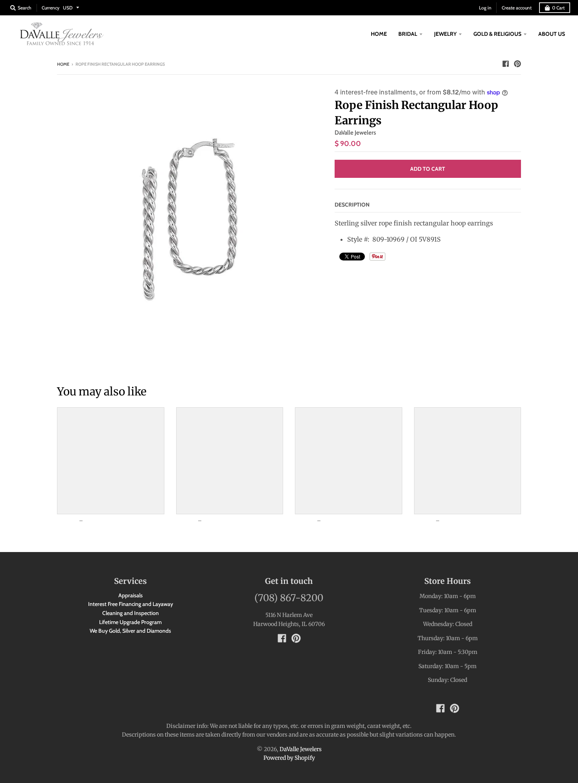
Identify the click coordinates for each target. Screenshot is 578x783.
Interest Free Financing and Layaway (130, 604)
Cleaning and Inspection (130, 613)
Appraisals (130, 595)
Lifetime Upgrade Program (130, 622)
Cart (558, 8)
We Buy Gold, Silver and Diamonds (130, 630)
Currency (50, 8)
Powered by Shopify (289, 757)
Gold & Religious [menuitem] (497, 33)
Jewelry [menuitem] (445, 33)
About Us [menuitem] (551, 33)
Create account (517, 8)
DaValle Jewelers (355, 132)
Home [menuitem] (379, 33)
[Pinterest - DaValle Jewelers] (517, 63)
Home (63, 64)
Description (352, 204)
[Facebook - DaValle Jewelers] (505, 63)
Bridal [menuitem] (407, 33)
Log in (485, 8)
